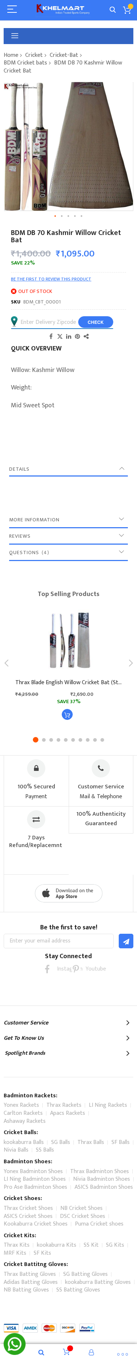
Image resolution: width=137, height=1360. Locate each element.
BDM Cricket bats (25, 63)
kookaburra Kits (56, 1245)
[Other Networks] (86, 336)
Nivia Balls (16, 1150)
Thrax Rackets (63, 1105)
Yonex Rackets (21, 1105)
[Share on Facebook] (51, 336)
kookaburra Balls (24, 1142)
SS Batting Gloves (78, 1290)
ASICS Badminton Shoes (104, 1187)
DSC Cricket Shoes (82, 1216)
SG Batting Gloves (85, 1274)
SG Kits (115, 1245)
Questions (28, 552)
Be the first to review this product (51, 279)
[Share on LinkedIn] (68, 336)
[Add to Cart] (67, 714)
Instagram (61, 968)
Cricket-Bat (64, 55)
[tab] (68, 469)
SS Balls (45, 1150)
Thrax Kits (17, 1245)
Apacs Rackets (67, 1113)
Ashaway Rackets (25, 1121)
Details (19, 469)
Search (112, 10)
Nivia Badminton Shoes (101, 1179)
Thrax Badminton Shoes (99, 1171)
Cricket (34, 55)
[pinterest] (75, 968)
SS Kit (91, 1245)
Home (11, 55)
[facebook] (47, 968)
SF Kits (42, 1253)
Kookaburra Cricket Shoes (36, 1224)
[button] (55, 216)
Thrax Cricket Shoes (28, 1208)
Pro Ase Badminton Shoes (35, 1187)
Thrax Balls (90, 1142)
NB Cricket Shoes (81, 1208)
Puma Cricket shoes (99, 1224)
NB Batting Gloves (26, 1290)
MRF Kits (15, 1253)
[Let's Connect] (15, 1353)
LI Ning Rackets (108, 1105)
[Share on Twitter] (60, 336)
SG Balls (60, 1142)
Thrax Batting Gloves (30, 1274)
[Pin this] (77, 336)
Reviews (20, 536)
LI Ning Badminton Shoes (35, 1179)
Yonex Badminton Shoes (33, 1171)
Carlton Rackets (23, 1113)
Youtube (90, 968)
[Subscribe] (126, 941)
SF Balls (120, 1142)
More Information (34, 520)
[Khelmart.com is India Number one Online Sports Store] (63, 10)
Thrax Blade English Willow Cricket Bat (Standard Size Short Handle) (68, 683)
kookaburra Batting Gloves (98, 1282)
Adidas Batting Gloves (31, 1282)
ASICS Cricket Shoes (28, 1216)
